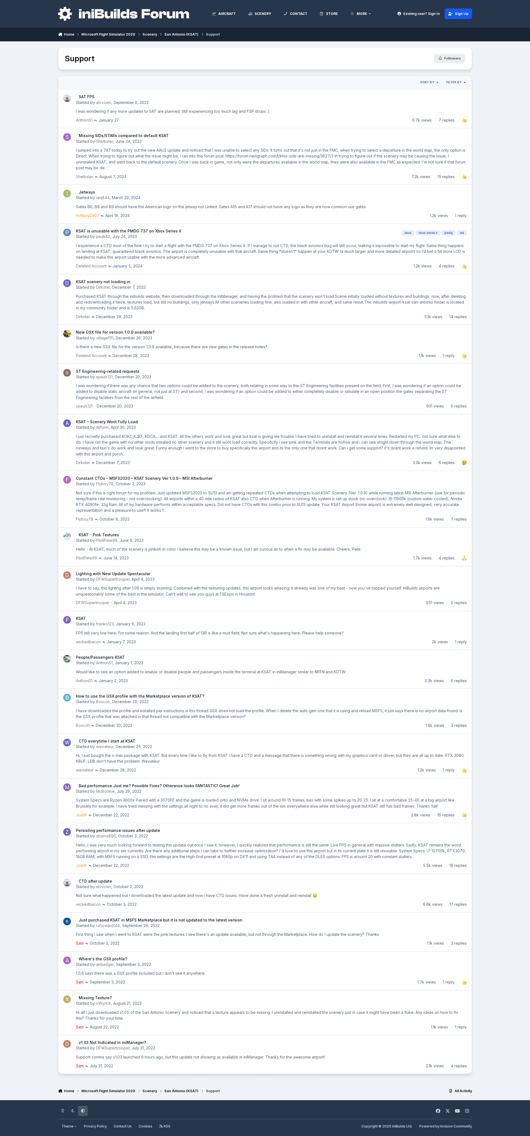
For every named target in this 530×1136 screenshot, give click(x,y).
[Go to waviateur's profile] (67, 742)
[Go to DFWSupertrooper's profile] (67, 575)
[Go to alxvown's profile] (67, 98)
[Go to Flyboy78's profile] (67, 480)
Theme (68, 1126)
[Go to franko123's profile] (67, 620)
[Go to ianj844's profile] (67, 193)
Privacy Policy (95, 1126)
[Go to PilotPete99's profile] (67, 536)
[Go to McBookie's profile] (67, 787)
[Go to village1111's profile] (67, 333)
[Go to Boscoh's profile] (67, 697)
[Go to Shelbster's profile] (67, 137)
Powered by (445, 1126)
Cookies (145, 1126)
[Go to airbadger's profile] (67, 960)
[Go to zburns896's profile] (67, 832)
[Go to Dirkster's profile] (67, 283)
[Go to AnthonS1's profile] (67, 659)
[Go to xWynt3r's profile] (67, 999)
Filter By (454, 82)
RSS (166, 1126)
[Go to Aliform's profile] (67, 423)
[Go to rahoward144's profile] (67, 921)
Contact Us (123, 1126)
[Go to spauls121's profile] (67, 373)
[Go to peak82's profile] (67, 232)
